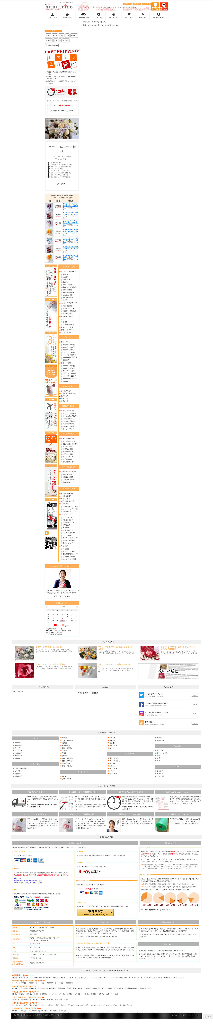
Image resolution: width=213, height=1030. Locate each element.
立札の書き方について (70, 554)
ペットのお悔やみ (52, 45)
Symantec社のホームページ (164, 934)
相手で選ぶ (142, 17)
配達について (156, 862)
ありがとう (66, 776)
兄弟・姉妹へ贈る (69, 451)
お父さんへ (41, 1005)
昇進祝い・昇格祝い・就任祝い (94, 994)
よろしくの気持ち (69, 429)
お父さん (112, 763)
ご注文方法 (64, 503)
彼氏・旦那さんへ (30, 1005)
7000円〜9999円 (69, 350)
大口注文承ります (67, 332)
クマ (55, 40)
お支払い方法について (66, 847)
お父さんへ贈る (68, 446)
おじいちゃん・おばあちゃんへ (101, 1005)
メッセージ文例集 (69, 551)
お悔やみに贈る (83, 17)
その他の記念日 (68, 297)
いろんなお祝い (105, 988)
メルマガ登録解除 (69, 533)
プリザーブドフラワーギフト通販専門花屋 (59, 2)
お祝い (48, 35)
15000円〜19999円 (69, 355)
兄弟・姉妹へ (60, 1005)
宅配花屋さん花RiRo (88, 692)
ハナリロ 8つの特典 (106, 786)
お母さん (112, 766)
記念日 (64, 753)
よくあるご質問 (66, 496)
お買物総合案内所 (159, 17)
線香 (67, 35)
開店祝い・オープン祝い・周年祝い (53, 994)
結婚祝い (74, 35)
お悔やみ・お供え (67, 316)
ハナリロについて (67, 514)
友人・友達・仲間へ (82, 1005)
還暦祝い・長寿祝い (69, 292)
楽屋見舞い (66, 763)
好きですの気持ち (69, 424)
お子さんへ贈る (68, 454)
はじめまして (27, 977)
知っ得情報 (64, 546)
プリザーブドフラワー (68, 471)
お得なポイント (68, 530)
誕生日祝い (66, 274)
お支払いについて (75, 843)
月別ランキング (68, 520)
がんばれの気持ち (69, 421)
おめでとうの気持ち (69, 426)
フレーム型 (160, 776)
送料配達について (170, 843)
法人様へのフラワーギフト (70, 303)
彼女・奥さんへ (17, 1005)
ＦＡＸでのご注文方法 (70, 509)
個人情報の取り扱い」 (170, 931)
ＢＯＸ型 (160, 771)
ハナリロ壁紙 (67, 535)
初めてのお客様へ (67, 493)
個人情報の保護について (168, 922)
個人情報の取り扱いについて (23, 1015)
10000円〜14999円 (69, 352)
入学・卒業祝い (68, 285)
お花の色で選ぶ (114, 17)
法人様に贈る (67, 17)
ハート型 (160, 774)
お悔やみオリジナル (67, 330)
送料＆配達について (101, 977)
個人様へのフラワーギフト (70, 271)
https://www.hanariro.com (40, 940)
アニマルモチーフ (69, 482)
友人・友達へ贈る (69, 457)
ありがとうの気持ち (69, 413)
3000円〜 (18, 743)
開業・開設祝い (68, 306)
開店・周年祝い (67, 761)
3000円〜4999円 (69, 345)
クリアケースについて (70, 538)
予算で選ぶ (98, 17)
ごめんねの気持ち (69, 418)
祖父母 (159, 738)
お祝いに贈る (65, 342)
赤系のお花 (64, 396)
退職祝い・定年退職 (69, 287)
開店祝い (66, 40)
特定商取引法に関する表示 (42, 922)
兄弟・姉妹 (113, 768)
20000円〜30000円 (70, 357)
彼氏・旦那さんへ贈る (70, 444)
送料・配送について (67, 501)
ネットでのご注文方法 (70, 506)
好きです (112, 743)
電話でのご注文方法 (69, 511)
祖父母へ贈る (67, 459)
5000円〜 (18, 745)
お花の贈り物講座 (69, 556)
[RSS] (47, 533)
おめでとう (113, 745)
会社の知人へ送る (69, 462)
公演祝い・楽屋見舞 (69, 311)
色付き (65, 322)
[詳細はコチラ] (62, 187)
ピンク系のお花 (66, 391)
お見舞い (49, 40)
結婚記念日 (66, 279)
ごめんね (112, 738)
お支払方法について (85, 977)
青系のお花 (64, 398)
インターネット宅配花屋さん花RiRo (42, 927)
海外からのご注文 (69, 543)
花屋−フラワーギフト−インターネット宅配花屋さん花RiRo (106, 970)
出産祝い (66, 282)
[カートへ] (208, 1016)
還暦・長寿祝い (67, 748)
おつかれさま (66, 779)
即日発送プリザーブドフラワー (62, 110)
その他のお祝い (68, 295)
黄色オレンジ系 (162, 753)
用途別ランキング (69, 522)
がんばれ (112, 740)
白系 (64, 319)
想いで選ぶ (129, 17)
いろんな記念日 (118, 988)
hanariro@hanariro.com (38, 951)
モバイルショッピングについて (174, 977)
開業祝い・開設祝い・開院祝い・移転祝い (26, 994)
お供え (61, 35)
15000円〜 (18, 753)
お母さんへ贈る (68, 449)
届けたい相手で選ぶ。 (68, 438)
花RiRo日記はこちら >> (62, 596)
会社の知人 (160, 740)
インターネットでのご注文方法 (119, 977)
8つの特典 (66, 528)
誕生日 (55, 35)
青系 (158, 758)
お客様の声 (66, 525)
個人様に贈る (52, 17)
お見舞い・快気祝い (131, 988)
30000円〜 (67, 360)
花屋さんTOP (16, 977)
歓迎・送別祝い (68, 290)
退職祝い (65, 743)
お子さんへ (70, 1005)
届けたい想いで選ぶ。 (68, 410)
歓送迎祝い (66, 745)
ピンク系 (160, 750)
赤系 (158, 756)
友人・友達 (113, 774)
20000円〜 (19, 756)
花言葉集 (66, 549)
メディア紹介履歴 (69, 540)
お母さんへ (50, 1005)
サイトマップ (47, 977)
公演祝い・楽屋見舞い (74, 994)
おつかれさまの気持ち (70, 416)
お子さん (112, 771)
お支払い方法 (65, 498)
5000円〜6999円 (69, 347)
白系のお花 (64, 401)
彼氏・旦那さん (115, 761)
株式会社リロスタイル (37, 931)
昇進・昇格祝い (68, 313)
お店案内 (59, 1015)
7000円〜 (18, 748)
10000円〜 (18, 751)
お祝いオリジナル (67, 327)
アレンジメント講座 (69, 559)
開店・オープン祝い (69, 308)
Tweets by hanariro (18, 691)
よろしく (112, 748)
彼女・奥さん (114, 758)
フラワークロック (69, 479)
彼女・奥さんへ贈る (69, 441)
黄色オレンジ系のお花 (68, 393)
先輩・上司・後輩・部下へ (123, 1005)
